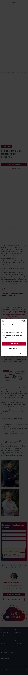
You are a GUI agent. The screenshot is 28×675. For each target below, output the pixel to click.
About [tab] (23, 324)
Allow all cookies (14, 343)
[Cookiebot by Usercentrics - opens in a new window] (20, 321)
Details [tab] (14, 324)
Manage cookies (13, 348)
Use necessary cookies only (14, 352)
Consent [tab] (5, 324)
